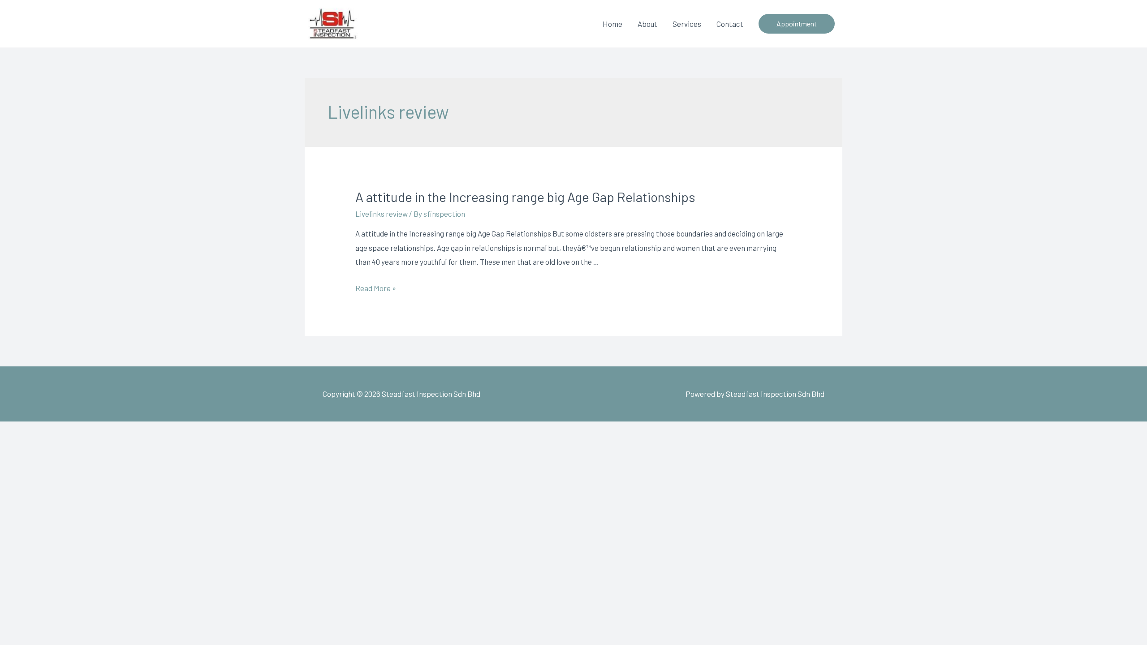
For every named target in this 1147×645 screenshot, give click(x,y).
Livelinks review (381, 213)
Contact (729, 23)
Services (687, 23)
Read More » (375, 288)
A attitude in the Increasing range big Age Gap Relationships (525, 197)
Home (612, 23)
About (647, 23)
